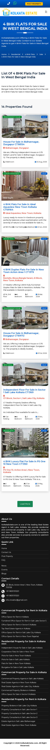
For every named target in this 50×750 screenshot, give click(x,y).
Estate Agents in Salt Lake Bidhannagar (18, 721)
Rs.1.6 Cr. (42, 135)
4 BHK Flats (30, 54)
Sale (41, 54)
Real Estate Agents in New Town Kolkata (18, 682)
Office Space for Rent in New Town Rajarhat (20, 636)
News (3, 566)
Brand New (8, 239)
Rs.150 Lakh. (41, 383)
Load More (25, 504)
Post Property (34, 4)
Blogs (3, 573)
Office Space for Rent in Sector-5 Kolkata (18, 625)
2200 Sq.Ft (8, 455)
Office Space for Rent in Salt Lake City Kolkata (21, 632)
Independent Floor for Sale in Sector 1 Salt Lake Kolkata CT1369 (24, 391)
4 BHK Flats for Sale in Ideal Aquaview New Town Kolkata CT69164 (20, 207)
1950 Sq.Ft (8, 198)
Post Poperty (7, 556)
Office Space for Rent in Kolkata (15, 617)
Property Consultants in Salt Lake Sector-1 (19, 709)
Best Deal (8, 365)
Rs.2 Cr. (43, 198)
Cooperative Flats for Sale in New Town (17, 652)
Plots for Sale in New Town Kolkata (16, 656)
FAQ (3, 560)
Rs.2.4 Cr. (42, 263)
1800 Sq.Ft (8, 383)
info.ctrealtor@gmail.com (16, 600)
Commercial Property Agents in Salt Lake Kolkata (22, 678)
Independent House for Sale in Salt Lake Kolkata (21, 648)
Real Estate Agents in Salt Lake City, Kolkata (20, 686)
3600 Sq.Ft (8, 263)
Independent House (12, 117)
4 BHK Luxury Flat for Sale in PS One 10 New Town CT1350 (24, 462)
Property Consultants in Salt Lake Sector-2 (19, 713)
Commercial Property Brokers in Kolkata (18, 690)
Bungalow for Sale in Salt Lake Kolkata (17, 667)
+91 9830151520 (12, 591)
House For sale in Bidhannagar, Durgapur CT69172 (21, 334)
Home (4, 54)
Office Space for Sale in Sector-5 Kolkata (18, 694)
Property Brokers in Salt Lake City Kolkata (19, 706)
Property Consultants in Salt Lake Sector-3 (19, 717)
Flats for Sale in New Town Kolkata (15, 663)
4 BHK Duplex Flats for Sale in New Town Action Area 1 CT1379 (23, 271)
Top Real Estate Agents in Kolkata (15, 628)
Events (4, 570)
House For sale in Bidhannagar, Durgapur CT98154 (21, 143)
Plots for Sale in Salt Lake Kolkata (15, 659)
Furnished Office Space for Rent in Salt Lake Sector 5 (23, 621)
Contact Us (6, 552)
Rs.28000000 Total (37, 455)
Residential (15, 54)
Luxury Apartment (12, 173)
